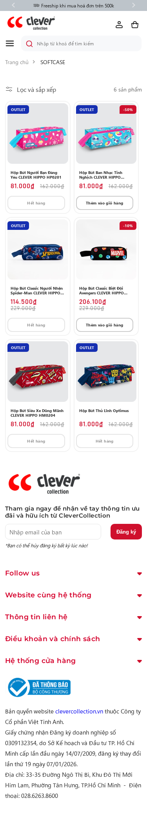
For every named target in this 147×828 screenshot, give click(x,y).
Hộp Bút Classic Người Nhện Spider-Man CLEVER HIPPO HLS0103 (37, 290)
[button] (13, 43)
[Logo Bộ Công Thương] (38, 697)
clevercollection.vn (79, 711)
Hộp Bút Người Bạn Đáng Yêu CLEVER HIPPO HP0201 (36, 174)
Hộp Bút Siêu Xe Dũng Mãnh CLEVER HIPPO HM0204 (37, 413)
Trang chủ (17, 62)
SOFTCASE (52, 62)
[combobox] (81, 43)
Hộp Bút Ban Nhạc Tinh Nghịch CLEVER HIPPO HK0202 (100, 174)
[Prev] (13, 5)
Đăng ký (126, 532)
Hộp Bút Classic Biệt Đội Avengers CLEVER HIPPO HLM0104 (101, 290)
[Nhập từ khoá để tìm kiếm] (29, 43)
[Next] (134, 5)
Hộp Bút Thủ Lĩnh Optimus (104, 410)
